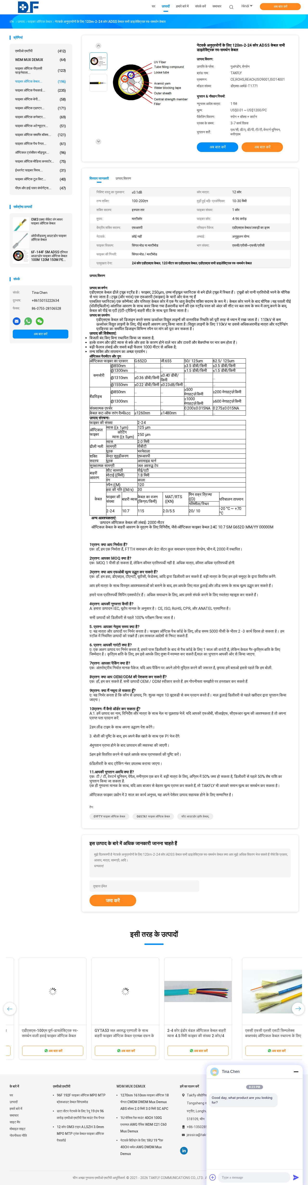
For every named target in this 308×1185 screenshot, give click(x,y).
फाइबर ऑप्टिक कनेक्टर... (40, 117)
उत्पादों (14, 1102)
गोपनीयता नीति (18, 1135)
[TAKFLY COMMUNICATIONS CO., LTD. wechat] (40, 321)
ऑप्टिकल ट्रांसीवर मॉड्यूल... (40, 153)
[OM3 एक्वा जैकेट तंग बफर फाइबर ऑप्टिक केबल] (21, 224)
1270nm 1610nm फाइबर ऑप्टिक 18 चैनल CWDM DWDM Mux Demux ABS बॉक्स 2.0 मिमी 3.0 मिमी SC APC (144, 1102)
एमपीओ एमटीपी (40, 51)
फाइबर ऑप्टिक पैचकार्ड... (40, 90)
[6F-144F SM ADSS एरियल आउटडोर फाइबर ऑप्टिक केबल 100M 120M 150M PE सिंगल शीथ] (21, 256)
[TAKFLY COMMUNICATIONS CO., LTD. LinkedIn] (184, 1151)
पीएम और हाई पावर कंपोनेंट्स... (40, 188)
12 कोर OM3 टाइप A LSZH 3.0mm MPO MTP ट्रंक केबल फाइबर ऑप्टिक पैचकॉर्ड (80, 1133)
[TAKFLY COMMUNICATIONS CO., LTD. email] (16, 321)
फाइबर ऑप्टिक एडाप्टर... (40, 108)
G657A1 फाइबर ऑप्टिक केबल (153, 816)
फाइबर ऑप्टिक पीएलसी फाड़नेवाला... (40, 70)
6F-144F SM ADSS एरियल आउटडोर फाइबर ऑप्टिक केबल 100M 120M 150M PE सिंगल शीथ (49, 256)
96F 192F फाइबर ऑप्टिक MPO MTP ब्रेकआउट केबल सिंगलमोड (81, 1098)
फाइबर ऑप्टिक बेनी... (40, 99)
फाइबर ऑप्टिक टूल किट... (40, 179)
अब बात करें (280, 6)
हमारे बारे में (16, 1109)
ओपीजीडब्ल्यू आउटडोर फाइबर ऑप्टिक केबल (48, 238)
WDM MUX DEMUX (40, 60)
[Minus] (296, 1072)
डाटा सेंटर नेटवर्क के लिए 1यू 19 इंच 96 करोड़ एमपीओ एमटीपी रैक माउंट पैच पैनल (80, 1114)
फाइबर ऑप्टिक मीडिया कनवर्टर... (40, 161)
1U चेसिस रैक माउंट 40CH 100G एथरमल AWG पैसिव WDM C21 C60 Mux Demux (143, 1124)
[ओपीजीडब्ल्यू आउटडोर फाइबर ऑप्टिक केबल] (21, 240)
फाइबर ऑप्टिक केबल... (40, 81)
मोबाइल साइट (18, 1129)
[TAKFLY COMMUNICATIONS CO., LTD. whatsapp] (28, 321)
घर (11, 1095)
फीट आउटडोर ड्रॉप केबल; (195, 816)
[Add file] (212, 1177)
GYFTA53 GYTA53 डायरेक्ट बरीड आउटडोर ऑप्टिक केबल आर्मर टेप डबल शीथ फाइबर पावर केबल (261, 1035)
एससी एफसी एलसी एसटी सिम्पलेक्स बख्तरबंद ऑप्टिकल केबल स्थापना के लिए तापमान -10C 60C (41, 1035)
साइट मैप (15, 1122)
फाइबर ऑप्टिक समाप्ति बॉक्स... (40, 135)
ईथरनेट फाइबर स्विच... (40, 170)
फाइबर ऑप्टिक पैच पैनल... (40, 144)
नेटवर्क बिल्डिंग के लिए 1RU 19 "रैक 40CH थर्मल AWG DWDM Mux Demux (141, 1147)
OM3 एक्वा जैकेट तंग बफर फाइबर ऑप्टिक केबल (47, 221)
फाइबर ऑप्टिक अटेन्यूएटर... (40, 126)
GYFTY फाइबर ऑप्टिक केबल (109, 816)
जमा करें (113, 900)
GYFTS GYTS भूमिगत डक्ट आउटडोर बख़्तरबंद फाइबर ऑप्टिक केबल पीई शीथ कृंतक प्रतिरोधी (185, 1035)
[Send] (296, 1177)
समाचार (14, 1115)
